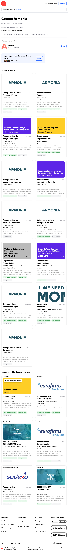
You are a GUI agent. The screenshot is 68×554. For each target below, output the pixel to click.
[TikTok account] (2, 543)
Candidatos (5, 531)
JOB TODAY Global (24, 526)
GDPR (61, 547)
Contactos (38, 528)
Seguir (39, 58)
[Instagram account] (5, 543)
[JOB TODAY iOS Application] (54, 521)
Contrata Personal (51, 3)
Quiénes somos (40, 524)
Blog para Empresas (8, 528)
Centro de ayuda (40, 531)
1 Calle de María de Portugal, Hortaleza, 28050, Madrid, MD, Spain (26, 34)
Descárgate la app (41, 521)
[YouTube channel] (12, 543)
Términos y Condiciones (50, 547)
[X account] (15, 543)
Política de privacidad (34, 547)
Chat (64, 46)
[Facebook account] (8, 543)
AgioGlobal (6, 422)
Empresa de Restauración (10, 467)
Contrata (4, 521)
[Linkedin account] (19, 543)
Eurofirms (39, 376)
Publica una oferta (7, 524)
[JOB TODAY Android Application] (63, 521)
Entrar (62, 3)
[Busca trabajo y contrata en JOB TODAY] (3, 3)
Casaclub (5, 376)
